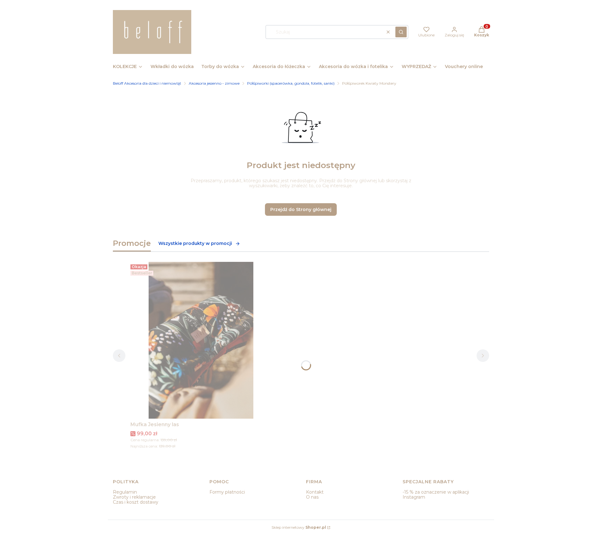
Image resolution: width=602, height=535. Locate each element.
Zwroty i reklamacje (134, 497)
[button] (401, 32)
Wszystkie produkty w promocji (195, 243)
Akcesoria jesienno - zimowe (214, 83)
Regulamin (125, 492)
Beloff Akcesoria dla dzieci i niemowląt (147, 83)
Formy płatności (227, 492)
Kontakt (315, 492)
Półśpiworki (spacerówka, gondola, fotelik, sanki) (291, 83)
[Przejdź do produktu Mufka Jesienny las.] (201, 340)
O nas (312, 497)
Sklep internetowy (299, 527)
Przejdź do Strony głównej (300, 209)
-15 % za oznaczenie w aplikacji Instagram (436, 494)
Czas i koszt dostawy (135, 502)
